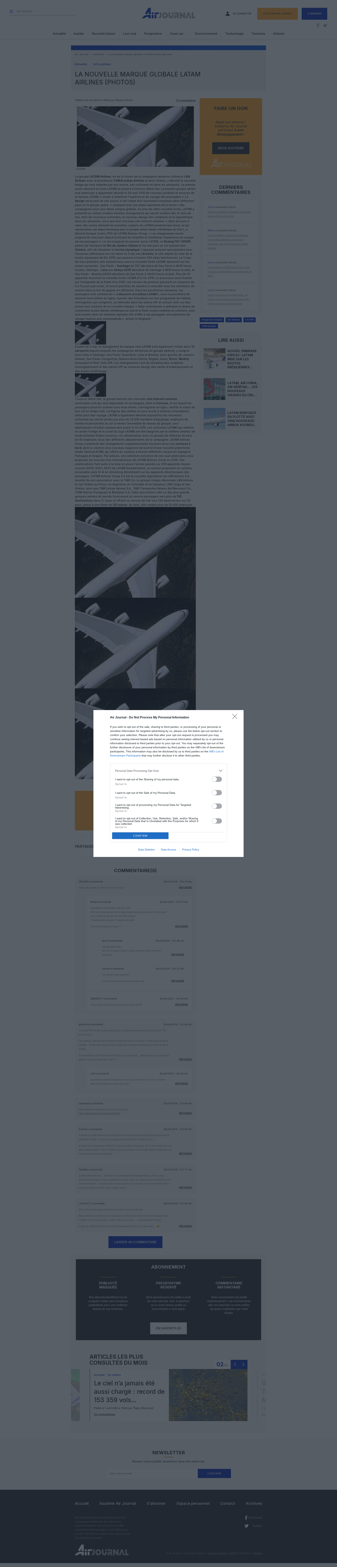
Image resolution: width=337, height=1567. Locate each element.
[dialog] (168, 783)
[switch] (217, 779)
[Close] (236, 717)
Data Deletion (146, 849)
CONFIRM (140, 835)
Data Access (168, 849)
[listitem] (168, 771)
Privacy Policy (190, 849)
